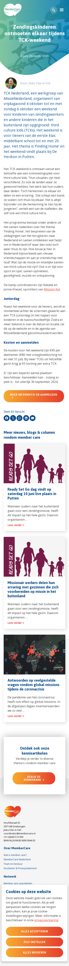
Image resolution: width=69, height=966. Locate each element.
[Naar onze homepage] (13, 812)
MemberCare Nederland (17, 859)
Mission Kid (52, 289)
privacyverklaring (46, 920)
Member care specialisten (18, 883)
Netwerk (10, 876)
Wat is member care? (15, 855)
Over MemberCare (17, 848)
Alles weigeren (34, 952)
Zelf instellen (34, 942)
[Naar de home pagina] (13, 9)
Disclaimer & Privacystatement (20, 868)
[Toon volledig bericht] (34, 487)
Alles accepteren (34, 931)
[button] (53, 10)
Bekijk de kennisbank (32, 778)
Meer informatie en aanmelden (33, 394)
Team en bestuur (13, 863)
